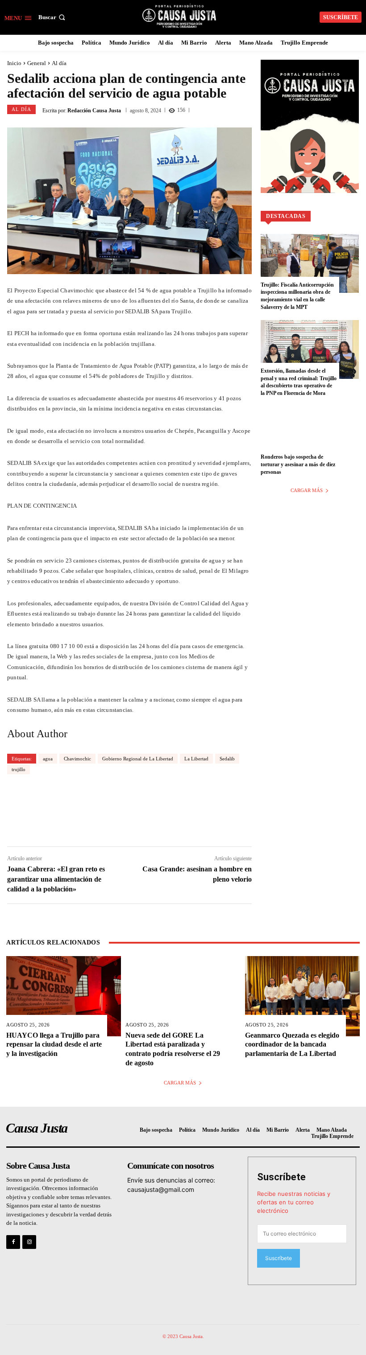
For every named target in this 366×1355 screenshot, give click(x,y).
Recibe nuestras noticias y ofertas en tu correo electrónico (293, 1202)
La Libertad (196, 758)
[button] (52, 17)
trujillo (18, 769)
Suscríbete (281, 1177)
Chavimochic (77, 758)
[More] (204, 810)
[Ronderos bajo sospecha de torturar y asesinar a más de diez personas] (310, 435)
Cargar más (307, 490)
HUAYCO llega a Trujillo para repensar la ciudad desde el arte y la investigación (54, 1044)
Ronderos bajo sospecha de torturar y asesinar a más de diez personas (298, 464)
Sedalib (227, 758)
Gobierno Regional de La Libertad (137, 758)
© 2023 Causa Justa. (183, 1336)
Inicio (14, 63)
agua (48, 758)
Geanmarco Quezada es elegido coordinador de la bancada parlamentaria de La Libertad (292, 1044)
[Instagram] (29, 1242)
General (36, 63)
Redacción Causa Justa (94, 110)
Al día (59, 63)
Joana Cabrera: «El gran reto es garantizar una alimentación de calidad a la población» (56, 879)
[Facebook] (13, 1242)
